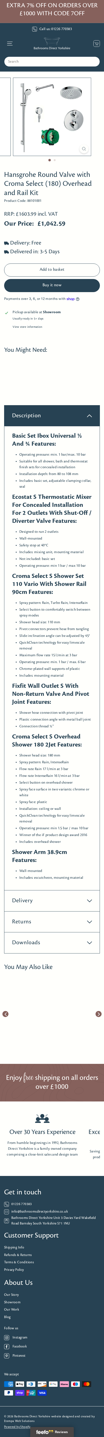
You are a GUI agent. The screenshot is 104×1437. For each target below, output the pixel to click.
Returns (21, 922)
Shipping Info (14, 1247)
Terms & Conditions (19, 1262)
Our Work (11, 1310)
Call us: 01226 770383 (55, 29)
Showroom (12, 1302)
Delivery (22, 901)
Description (26, 416)
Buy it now (52, 285)
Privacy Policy (14, 1270)
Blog (7, 1317)
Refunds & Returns (18, 1255)
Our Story (11, 1295)
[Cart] (95, 43)
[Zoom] (83, 148)
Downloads (26, 943)
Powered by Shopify (17, 1427)
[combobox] (52, 62)
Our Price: (19, 223)
